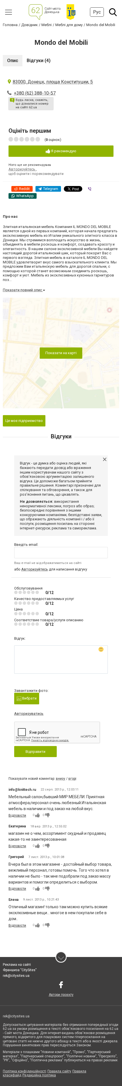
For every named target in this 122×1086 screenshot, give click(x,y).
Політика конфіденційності (24, 1071)
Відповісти (17, 815)
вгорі (72, 779)
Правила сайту (59, 1071)
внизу (60, 779)
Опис (12, 60)
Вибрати (29, 698)
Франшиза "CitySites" (20, 970)
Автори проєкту (61, 995)
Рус (97, 12)
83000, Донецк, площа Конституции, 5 (53, 81)
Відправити (35, 751)
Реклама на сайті (17, 965)
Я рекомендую (63, 151)
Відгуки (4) (39, 60)
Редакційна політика (39, 1075)
